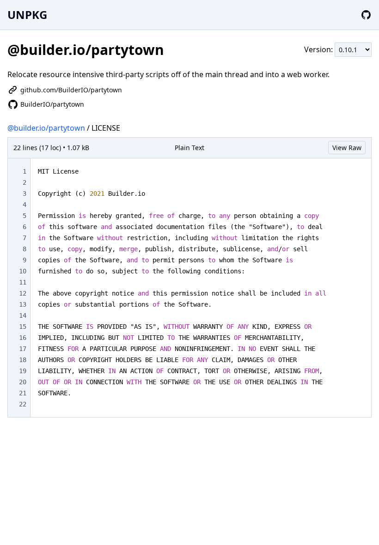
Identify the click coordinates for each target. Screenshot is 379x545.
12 (22, 293)
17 (22, 348)
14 (22, 315)
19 (22, 371)
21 (22, 393)
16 (22, 337)
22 (22, 404)
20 (22, 382)
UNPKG (27, 14)
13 (22, 304)
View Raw (346, 147)
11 (22, 282)
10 (22, 271)
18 (22, 359)
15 (22, 326)
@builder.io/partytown (46, 128)
